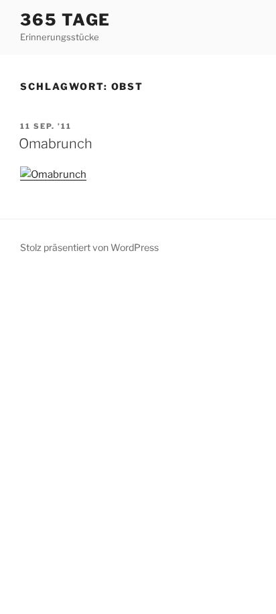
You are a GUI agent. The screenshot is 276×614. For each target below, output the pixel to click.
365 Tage (65, 20)
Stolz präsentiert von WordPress (89, 247)
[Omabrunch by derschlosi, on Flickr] (53, 174)
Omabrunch (55, 144)
